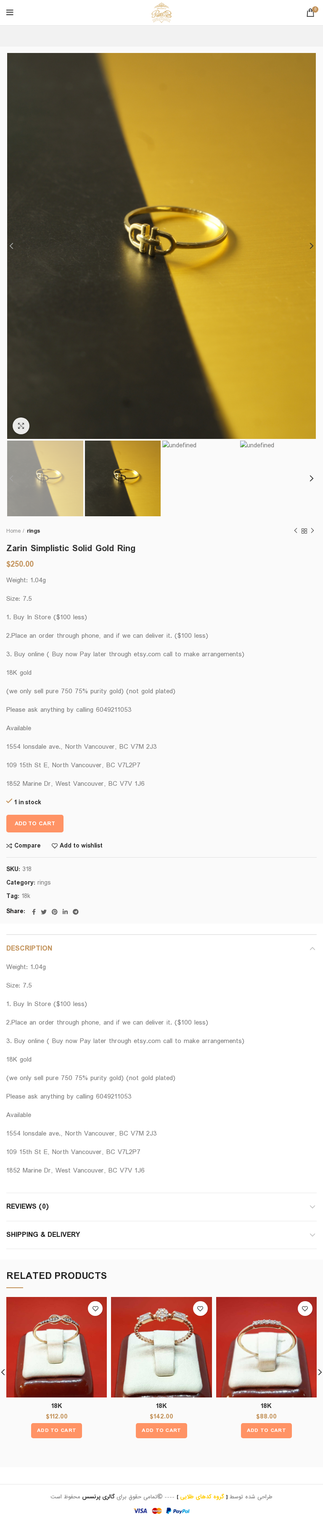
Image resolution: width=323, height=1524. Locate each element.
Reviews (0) (27, 1206)
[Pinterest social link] (54, 911)
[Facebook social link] (33, 911)
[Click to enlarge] (21, 425)
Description (29, 948)
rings (33, 531)
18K (56, 1406)
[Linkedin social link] (65, 911)
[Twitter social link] (43, 911)
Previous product (295, 531)
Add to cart (35, 823)
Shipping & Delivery (43, 1235)
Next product (312, 531)
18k (25, 896)
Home (13, 531)
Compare (27, 846)
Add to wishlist (81, 846)
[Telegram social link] (75, 911)
